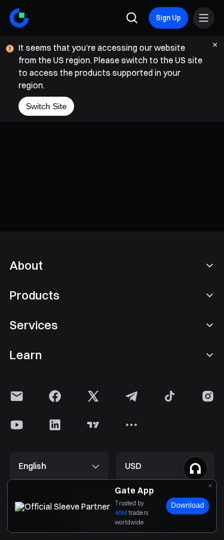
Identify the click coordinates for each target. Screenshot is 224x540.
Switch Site (46, 106)
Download (187, 505)
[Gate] (19, 17)
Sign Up (168, 17)
